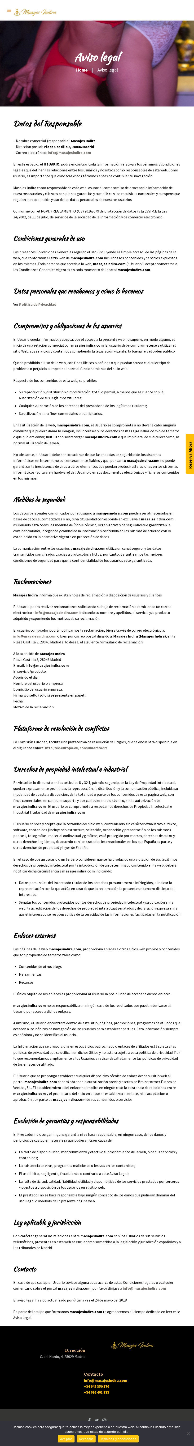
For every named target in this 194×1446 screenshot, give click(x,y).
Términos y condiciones (118, 1439)
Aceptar (66, 1439)
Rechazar (86, 1439)
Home (82, 70)
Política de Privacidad (37, 304)
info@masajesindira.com (69, 152)
